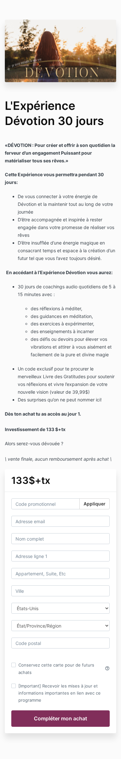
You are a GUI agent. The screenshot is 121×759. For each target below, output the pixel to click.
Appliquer (95, 503)
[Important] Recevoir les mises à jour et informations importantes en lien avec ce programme (59, 693)
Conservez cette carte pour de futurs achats (64, 668)
